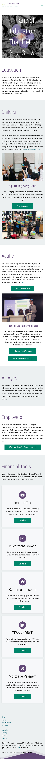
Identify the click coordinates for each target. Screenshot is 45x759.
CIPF (19, 748)
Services (4, 720)
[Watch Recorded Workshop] (22, 294)
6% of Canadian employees (12, 331)
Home (4, 717)
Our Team (5, 725)
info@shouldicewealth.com (31, 149)
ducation (5, 730)
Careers (4, 738)
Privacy (4, 736)
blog (22, 283)
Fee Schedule (6, 723)
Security (4, 733)
